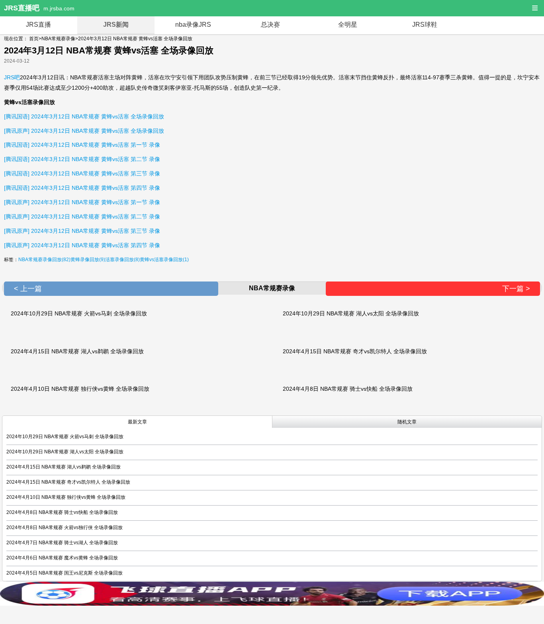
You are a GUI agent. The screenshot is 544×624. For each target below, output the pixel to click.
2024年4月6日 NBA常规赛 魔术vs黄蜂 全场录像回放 (62, 558)
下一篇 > (516, 289)
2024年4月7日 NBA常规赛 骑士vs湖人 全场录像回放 (62, 542)
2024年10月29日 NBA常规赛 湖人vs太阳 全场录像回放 (351, 313)
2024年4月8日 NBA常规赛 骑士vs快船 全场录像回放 (348, 389)
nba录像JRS (193, 24)
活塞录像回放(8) (122, 259)
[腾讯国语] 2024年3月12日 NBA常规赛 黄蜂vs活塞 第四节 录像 (82, 188)
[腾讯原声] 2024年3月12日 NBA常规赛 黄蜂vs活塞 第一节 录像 (82, 202)
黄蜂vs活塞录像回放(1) (164, 259)
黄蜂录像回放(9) (87, 259)
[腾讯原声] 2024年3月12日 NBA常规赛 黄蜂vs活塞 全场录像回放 (84, 131)
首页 (34, 38)
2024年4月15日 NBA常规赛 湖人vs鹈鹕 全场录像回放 (77, 351)
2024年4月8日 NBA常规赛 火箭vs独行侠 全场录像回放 (64, 527)
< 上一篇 (28, 289)
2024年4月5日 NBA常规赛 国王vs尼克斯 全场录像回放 (64, 573)
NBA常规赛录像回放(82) (44, 259)
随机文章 (407, 422)
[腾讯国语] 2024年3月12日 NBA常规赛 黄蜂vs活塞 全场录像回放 (84, 116)
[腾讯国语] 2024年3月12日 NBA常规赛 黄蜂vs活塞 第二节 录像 (82, 159)
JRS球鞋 (424, 24)
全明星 (347, 24)
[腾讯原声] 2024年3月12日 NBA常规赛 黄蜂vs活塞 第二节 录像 (82, 216)
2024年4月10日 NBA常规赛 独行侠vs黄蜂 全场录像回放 (80, 389)
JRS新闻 (116, 24)
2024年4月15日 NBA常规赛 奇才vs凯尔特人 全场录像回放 (355, 351)
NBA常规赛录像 (58, 38)
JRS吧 (12, 77)
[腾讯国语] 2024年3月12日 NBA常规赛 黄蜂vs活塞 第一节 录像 (82, 145)
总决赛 (270, 24)
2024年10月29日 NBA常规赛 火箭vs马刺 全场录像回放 (79, 313)
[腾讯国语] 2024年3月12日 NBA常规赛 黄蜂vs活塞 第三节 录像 (82, 173)
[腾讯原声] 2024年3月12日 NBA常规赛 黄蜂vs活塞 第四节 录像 (82, 245)
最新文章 (137, 422)
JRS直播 (38, 24)
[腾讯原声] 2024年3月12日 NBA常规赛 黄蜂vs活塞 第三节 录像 (82, 231)
